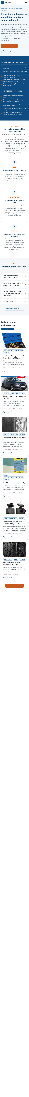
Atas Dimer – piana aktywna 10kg (14, 483)
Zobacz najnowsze (7, 328)
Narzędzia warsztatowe (15, 350)
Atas (5, 475)
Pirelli (16, 559)
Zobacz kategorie (8, 51)
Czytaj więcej (6, 371)
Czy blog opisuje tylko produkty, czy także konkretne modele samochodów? (13, 293)
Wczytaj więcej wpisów (13, 585)
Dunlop (6, 434)
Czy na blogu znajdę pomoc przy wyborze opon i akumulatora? (13, 284)
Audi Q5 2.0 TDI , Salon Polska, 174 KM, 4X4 (14, 398)
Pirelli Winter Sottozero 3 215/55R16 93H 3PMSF (11, 563)
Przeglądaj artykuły (8, 46)
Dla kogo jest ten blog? (10, 301)
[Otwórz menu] (26, 2)
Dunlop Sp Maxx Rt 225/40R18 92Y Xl (14, 438)
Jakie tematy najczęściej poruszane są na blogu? (10, 276)
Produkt (6, 352)
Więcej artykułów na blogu (13, 308)
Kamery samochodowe (10, 518)
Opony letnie (14, 434)
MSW (5, 350)
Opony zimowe (8, 559)
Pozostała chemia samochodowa (13, 477)
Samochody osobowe (17, 393)
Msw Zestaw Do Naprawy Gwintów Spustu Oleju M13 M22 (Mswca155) (14, 358)
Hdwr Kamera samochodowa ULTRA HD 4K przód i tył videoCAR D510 (12, 523)
